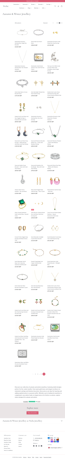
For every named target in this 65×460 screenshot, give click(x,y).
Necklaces (21, 8)
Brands (33, 4)
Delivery (20, 438)
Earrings (48, 4)
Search (20, 446)
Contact (20, 444)
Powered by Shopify (47, 457)
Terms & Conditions (8, 450)
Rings (29, 8)
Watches (36, 8)
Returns (20, 440)
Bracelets (40, 4)
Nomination (16, 4)
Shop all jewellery (32, 413)
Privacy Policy (7, 448)
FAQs (20, 442)
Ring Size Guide (7, 440)
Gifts (43, 8)
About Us (6, 446)
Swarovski (25, 4)
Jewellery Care (7, 438)
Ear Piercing (6, 444)
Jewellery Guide (7, 442)
